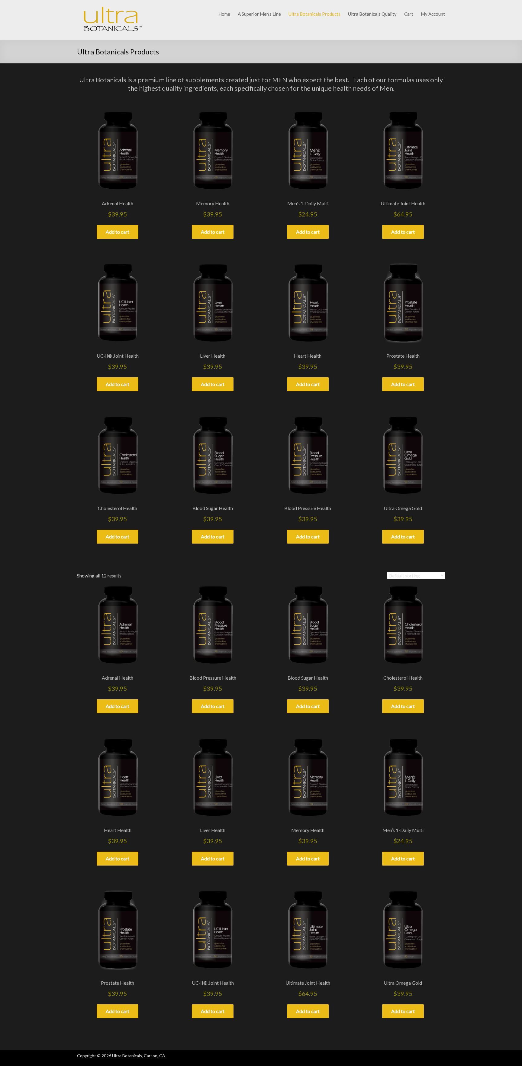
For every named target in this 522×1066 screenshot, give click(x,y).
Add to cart (117, 232)
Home (224, 14)
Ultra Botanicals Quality (372, 14)
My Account (433, 14)
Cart (408, 14)
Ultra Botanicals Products (314, 14)
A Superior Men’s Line (259, 14)
